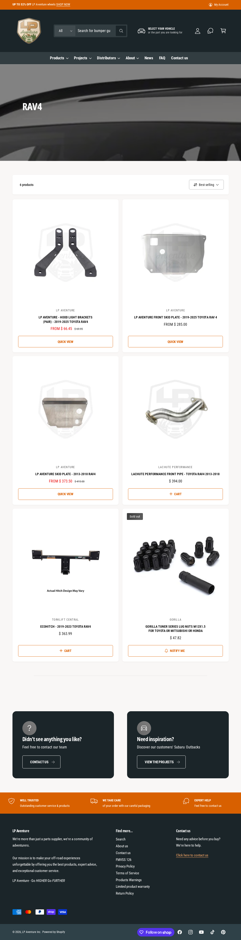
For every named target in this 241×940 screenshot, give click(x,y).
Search (120, 839)
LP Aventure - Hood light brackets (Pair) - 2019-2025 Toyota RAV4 (65, 319)
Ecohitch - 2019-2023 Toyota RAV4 (65, 626)
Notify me (177, 651)
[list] (120, 803)
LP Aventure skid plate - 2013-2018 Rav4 (65, 474)
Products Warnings (129, 880)
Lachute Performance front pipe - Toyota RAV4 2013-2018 (175, 474)
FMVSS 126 (123, 860)
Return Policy (125, 893)
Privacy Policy (125, 866)
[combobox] (101, 30)
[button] (223, 30)
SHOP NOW (63, 4)
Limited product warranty (133, 886)
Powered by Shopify (53, 932)
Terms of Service (127, 873)
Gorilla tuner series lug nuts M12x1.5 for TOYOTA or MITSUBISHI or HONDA (175, 629)
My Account (221, 4)
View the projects (159, 762)
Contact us (39, 762)
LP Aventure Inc (31, 932)
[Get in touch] (210, 30)
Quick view (65, 342)
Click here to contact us (192, 855)
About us (122, 846)
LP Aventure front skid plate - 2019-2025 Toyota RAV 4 (175, 317)
